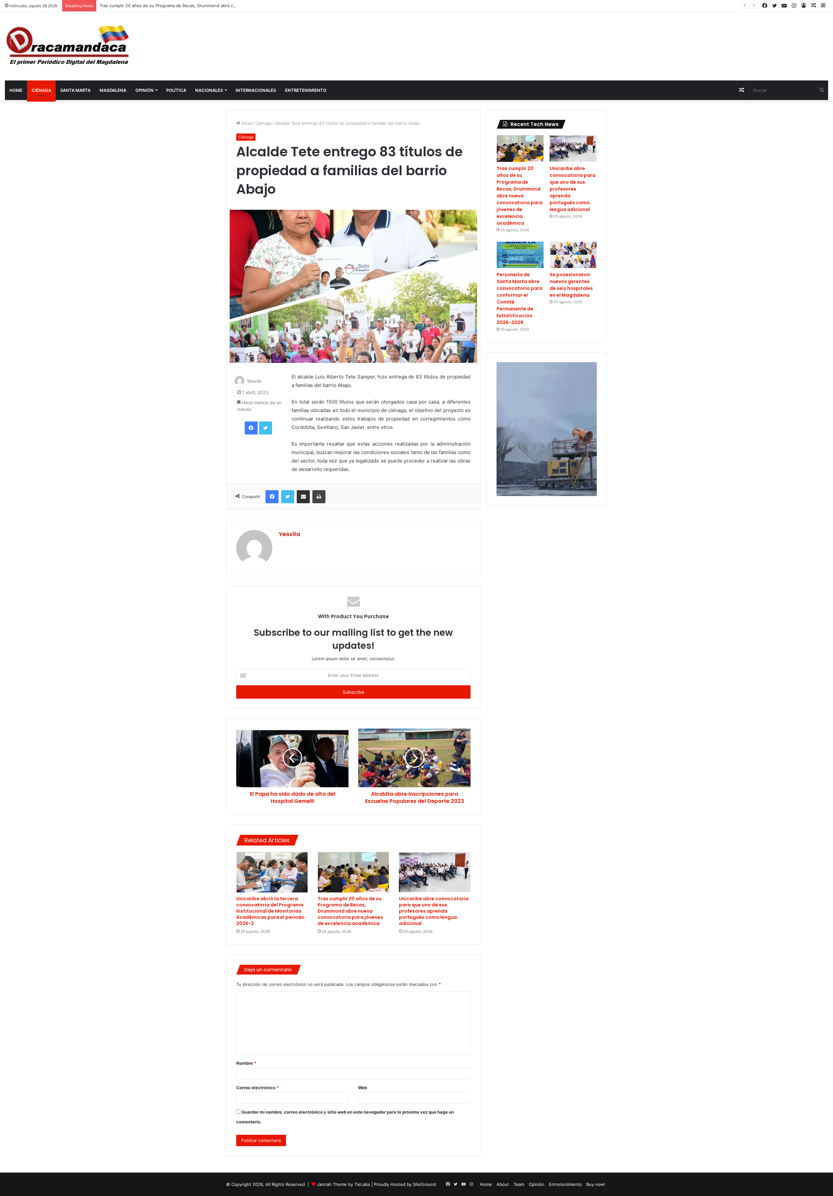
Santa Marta (75, 90)
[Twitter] (265, 427)
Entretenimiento (305, 90)
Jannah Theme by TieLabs (343, 1184)
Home (15, 90)
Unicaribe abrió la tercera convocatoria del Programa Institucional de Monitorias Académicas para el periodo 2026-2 (270, 911)
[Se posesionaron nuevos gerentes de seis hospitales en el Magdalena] (573, 255)
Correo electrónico (257, 1087)
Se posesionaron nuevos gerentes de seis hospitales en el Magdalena (571, 284)
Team (518, 1184)
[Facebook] (251, 427)
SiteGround (424, 1184)
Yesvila (254, 381)
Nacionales (209, 90)
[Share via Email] (303, 496)
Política (176, 90)
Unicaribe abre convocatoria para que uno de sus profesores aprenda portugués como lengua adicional (434, 911)
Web (362, 1087)
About (503, 1184)
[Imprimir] (318, 496)
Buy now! (595, 1184)
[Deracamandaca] (68, 46)
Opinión (144, 90)
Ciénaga (41, 90)
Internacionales (256, 90)
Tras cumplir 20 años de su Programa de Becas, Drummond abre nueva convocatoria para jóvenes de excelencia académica (225, 5)
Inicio (246, 123)
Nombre (246, 1063)
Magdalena (113, 90)
